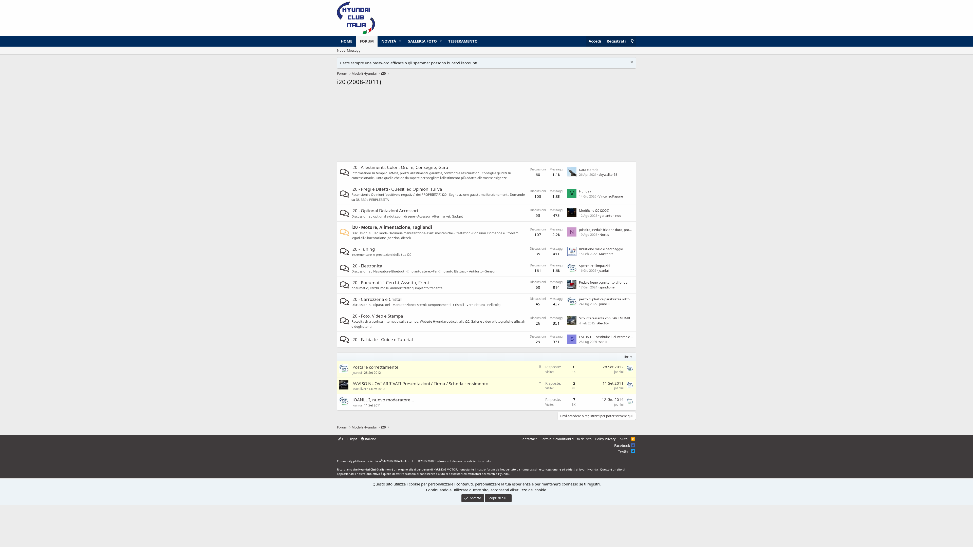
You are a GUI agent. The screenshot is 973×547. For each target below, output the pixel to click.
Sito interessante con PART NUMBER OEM (610, 318)
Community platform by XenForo (377, 461)
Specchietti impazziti (594, 265)
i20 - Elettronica (366, 266)
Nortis (604, 234)
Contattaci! (528, 439)
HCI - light (349, 439)
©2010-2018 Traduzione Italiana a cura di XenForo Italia (454, 461)
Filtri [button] (626, 357)
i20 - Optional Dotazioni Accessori (384, 210)
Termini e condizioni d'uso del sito (566, 439)
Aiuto (624, 439)
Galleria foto (422, 41)
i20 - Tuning (363, 249)
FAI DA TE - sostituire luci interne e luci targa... (613, 337)
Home (346, 41)
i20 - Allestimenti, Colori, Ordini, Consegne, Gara (399, 167)
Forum (367, 41)
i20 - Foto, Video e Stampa (377, 316)
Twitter (624, 451)
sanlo (603, 341)
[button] (400, 41)
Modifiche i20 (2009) (594, 210)
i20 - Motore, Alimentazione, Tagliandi (391, 227)
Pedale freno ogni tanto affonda (603, 282)
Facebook (622, 445)
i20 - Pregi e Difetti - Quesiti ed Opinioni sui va (396, 189)
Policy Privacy (605, 439)
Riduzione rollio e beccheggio (601, 249)
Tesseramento (463, 41)
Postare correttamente (375, 367)
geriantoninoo (610, 215)
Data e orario (588, 169)
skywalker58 (608, 174)
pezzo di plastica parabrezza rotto (604, 299)
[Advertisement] (486, 125)
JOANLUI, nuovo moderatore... (383, 400)
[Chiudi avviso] (631, 62)
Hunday (585, 191)
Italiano (370, 439)
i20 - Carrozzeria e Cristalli (377, 299)
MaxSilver (359, 389)
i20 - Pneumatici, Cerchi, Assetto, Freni (390, 282)
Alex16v (603, 323)
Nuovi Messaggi (349, 50)
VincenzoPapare (610, 196)
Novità (388, 41)
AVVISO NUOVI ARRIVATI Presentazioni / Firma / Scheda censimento (420, 383)
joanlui (603, 270)
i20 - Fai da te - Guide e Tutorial (382, 339)
